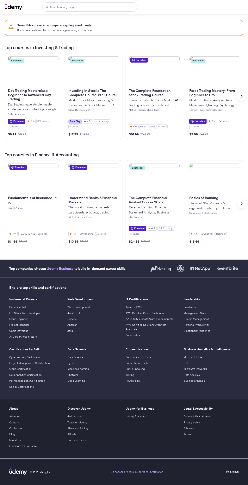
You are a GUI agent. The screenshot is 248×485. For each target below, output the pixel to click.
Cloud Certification (20, 369)
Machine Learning (78, 369)
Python (71, 363)
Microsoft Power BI (195, 369)
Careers (14, 422)
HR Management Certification (27, 380)
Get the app (74, 416)
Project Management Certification (29, 363)
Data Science (75, 357)
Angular (72, 325)
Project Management (196, 319)
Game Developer (19, 331)
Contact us (15, 428)
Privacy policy (192, 422)
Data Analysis (192, 375)
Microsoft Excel (193, 357)
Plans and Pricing (77, 428)
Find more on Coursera (23, 446)
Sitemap (189, 428)
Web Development (78, 307)
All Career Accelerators (23, 336)
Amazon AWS (134, 307)
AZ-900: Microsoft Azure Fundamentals (149, 319)
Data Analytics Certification (25, 375)
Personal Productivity (196, 325)
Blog (12, 434)
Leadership (190, 307)
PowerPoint (133, 380)
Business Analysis (194, 380)
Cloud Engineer (18, 319)
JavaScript (73, 313)
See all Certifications (21, 386)
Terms (187, 434)
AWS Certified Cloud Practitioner (145, 313)
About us (14, 416)
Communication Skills (138, 357)
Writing (130, 375)
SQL (186, 363)
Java (70, 331)
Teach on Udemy (77, 422)
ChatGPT (72, 375)
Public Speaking (135, 369)
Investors (15, 440)
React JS (72, 319)
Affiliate (72, 434)
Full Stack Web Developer (24, 313)
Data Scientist (17, 307)
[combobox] (89, 7)
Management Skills (195, 313)
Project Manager (19, 325)
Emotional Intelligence (197, 331)
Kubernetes (133, 335)
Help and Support (78, 440)
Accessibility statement (198, 416)
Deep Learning (76, 380)
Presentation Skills (137, 363)
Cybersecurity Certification (25, 357)
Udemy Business (60, 268)
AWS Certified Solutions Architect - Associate (147, 327)
